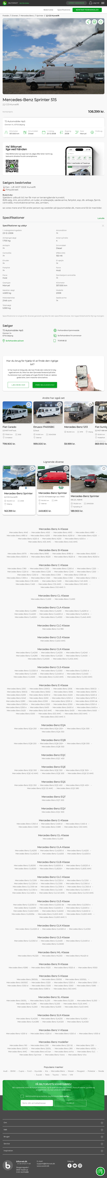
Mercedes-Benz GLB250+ (51, 868)
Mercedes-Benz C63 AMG (76, 584)
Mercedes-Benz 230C (16, 689)
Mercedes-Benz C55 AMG (49, 584)
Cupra (21, 1071)
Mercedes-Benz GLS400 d (77, 941)
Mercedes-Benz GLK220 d (27, 929)
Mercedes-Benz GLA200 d (52, 850)
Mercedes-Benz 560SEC (17, 982)
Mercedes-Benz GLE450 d (78, 911)
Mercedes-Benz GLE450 (53, 911)
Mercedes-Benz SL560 (27, 1007)
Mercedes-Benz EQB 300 (78, 743)
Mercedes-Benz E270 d (86, 698)
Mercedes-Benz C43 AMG (76, 581)
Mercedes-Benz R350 (87, 967)
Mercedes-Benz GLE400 (25, 908)
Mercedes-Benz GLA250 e (78, 853)
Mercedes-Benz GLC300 (52, 883)
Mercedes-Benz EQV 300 (53, 812)
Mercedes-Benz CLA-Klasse (53, 607)
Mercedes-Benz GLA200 (26, 850)
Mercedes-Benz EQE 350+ (77, 770)
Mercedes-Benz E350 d (86, 704)
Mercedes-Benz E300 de (86, 701)
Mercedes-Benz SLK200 (27, 1018)
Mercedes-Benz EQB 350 (53, 746)
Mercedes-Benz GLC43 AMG (52, 893)
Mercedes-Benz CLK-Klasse (53, 649)
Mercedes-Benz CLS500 (24, 677)
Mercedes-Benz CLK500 (38, 659)
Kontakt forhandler (87, 10)
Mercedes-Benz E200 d (39, 695)
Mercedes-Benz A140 (18, 532)
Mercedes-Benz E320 (40, 704)
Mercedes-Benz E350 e (16, 707)
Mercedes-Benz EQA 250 (25, 728)
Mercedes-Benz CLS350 (51, 670)
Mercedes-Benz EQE (53, 766)
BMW (13, 1071)
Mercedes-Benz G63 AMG (75, 827)
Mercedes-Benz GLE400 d (51, 908)
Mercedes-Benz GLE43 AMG (26, 911)
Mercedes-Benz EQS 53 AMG (40, 788)
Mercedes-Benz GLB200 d (51, 865)
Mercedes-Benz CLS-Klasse (53, 667)
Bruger (7, 1137)
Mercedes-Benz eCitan (41, 1051)
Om (5, 1122)
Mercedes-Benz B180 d (62, 553)
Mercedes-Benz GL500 (53, 839)
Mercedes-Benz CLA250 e (77, 614)
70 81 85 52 (79, 340)
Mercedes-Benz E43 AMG (40, 710)
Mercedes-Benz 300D (40, 692)
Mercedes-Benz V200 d (16, 1033)
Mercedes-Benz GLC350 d (79, 886)
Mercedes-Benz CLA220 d (51, 614)
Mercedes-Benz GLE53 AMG (50, 914)
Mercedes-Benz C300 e (17, 578)
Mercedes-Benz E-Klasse (53, 685)
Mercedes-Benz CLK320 (52, 656)
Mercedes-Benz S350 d (18, 985)
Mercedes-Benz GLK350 (80, 929)
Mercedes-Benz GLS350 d (25, 941)
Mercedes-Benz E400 (39, 707)
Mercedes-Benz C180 (17, 568)
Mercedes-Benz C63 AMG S (53, 587)
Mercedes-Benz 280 (64, 1048)
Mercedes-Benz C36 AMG (27, 581)
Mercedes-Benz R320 (40, 967)
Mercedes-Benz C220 (86, 568)
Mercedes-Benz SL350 (87, 1000)
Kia (46, 1071)
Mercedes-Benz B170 (17, 553)
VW (71, 1075)
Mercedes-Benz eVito (64, 1051)
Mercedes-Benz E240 (16, 698)
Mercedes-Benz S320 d (64, 982)
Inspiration (8, 1151)
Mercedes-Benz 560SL (17, 1000)
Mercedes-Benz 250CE (17, 1048)
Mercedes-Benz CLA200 (50, 611)
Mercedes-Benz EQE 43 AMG (25, 773)
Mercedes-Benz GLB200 (25, 865)
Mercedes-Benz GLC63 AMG (81, 893)
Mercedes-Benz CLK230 (52, 652)
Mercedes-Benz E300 (38, 701)
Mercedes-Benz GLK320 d (54, 929)
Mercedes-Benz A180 (85, 532)
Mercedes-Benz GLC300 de (25, 886)
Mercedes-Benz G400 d (51, 824)
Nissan (71, 1071)
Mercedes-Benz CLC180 (53, 629)
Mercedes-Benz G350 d (27, 824)
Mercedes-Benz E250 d (62, 698)
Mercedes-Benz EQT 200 (53, 800)
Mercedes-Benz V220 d (41, 1033)
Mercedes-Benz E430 (64, 710)
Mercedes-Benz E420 (16, 710)
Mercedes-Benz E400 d (63, 707)
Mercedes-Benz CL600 (65, 599)
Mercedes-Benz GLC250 (77, 880)
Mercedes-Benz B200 (86, 553)
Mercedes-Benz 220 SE (62, 1045)
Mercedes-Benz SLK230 (52, 1018)
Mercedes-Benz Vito (77, 1055)
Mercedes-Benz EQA (53, 725)
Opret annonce (76, 3)
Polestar (91, 1071)
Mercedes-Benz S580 (86, 985)
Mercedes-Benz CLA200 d (76, 611)
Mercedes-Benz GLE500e (23, 914)
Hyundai (38, 1071)
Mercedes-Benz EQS (53, 781)
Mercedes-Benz (27, 16)
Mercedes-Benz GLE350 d (24, 905)
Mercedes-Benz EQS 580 (68, 788)
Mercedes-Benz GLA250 (53, 853)
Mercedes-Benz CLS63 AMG (79, 677)
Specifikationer (63, 10)
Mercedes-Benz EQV (53, 808)
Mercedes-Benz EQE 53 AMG (81, 773)
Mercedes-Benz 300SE (52, 979)
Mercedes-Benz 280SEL (27, 979)
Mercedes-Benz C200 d (63, 568)
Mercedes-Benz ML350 (52, 956)
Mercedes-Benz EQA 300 (78, 728)
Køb (5, 1130)
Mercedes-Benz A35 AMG (39, 542)
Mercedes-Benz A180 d (17, 535)
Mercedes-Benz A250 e (75, 538)
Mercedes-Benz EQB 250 (25, 743)
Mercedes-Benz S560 (63, 985)
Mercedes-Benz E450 (87, 710)
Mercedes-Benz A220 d (28, 538)
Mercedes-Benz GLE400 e (77, 908)
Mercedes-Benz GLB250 (25, 868)
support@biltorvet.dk (46, 1164)
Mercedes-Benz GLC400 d (78, 890)
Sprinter (39, 16)
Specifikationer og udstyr (15, 225)
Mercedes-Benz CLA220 (25, 614)
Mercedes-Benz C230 (41, 571)
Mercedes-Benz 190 (18, 1045)
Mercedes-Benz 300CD (86, 689)
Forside (6, 16)
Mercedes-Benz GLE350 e (78, 905)
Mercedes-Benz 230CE (40, 689)
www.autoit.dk (43, 1166)
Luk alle (101, 218)
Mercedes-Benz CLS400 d (51, 674)
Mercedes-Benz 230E (62, 689)
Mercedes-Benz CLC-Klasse (53, 625)
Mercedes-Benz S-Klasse (53, 976)
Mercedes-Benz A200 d (63, 535)
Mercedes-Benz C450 (25, 584)
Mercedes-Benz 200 (40, 1045)
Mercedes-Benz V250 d (65, 1033)
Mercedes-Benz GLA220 (78, 850)
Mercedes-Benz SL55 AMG (75, 1004)
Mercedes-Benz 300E (63, 692)
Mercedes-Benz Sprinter (30, 1055)
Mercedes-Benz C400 (51, 581)
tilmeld (70, 1103)
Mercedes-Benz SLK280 (28, 1022)
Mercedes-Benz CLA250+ (26, 617)
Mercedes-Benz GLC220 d (51, 880)
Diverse (14, 16)
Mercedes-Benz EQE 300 (25, 770)
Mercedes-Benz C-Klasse (53, 565)
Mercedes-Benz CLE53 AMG (53, 641)
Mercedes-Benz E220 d (86, 695)
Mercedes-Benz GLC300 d (77, 883)
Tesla (47, 1075)
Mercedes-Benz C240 (63, 571)
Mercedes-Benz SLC (86, 1051)
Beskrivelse (48, 10)
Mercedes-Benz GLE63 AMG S (53, 917)
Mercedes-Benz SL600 (51, 1007)
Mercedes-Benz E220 (63, 695)
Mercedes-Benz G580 (51, 827)
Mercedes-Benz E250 (38, 698)
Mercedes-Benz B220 (40, 557)
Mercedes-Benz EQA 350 (53, 732)
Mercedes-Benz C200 (39, 568)
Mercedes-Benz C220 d (17, 571)
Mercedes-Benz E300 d (61, 701)
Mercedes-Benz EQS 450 (51, 785)
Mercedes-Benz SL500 (50, 1004)
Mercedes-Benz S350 (87, 982)
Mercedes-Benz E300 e (17, 704)
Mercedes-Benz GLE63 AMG (79, 914)
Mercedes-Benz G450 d (76, 824)
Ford (29, 1071)
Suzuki (39, 1075)
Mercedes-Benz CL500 (41, 599)
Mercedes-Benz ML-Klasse (53, 952)
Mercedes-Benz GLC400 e (24, 893)
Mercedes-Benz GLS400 (52, 941)
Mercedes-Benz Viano (55, 1055)
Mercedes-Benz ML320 (28, 956)
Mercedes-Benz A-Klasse (53, 529)
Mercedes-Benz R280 (18, 967)
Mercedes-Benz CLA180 (25, 611)
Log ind (96, 3)
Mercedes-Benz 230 (85, 1045)
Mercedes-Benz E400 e (87, 707)
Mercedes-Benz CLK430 (76, 656)
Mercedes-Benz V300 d (89, 1033)
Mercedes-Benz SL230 (40, 1000)
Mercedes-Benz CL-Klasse (53, 595)
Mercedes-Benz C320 (40, 578)
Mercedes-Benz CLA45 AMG (78, 617)
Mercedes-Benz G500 (28, 827)
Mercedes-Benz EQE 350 (51, 770)
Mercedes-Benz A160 (63, 532)
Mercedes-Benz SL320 (64, 1000)
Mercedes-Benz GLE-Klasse (53, 901)
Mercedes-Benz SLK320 (53, 1022)
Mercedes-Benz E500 (25, 713)
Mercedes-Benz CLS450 (77, 674)
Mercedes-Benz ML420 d (77, 956)
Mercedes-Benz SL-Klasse (53, 997)
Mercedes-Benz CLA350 (51, 617)
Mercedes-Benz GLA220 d (27, 853)
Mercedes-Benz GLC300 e (52, 886)
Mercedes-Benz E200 (16, 695)
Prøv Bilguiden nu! (44, 385)
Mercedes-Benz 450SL (86, 1048)
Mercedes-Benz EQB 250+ (51, 743)
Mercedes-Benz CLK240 (77, 652)
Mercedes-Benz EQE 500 (53, 773)
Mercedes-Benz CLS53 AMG (51, 677)
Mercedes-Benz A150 (40, 532)
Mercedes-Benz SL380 (26, 1004)
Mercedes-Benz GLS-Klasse (53, 937)
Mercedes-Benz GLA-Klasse (53, 847)
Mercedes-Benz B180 (39, 553)
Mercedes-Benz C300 (51, 575)
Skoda (101, 1071)
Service (7, 1144)
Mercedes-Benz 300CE (17, 692)
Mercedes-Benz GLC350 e (25, 890)
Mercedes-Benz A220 (87, 535)
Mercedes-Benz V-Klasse (53, 1030)
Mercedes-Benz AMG (17, 1051)
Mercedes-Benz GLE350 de (52, 905)
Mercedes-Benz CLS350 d (77, 670)
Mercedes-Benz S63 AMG (65, 989)
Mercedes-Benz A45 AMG (66, 542)
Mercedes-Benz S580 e (39, 989)
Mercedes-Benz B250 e (88, 557)
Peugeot (81, 1071)
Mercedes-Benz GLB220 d (78, 865)
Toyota (55, 1075)
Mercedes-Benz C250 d (27, 575)
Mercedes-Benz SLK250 (76, 1018)
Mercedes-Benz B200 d (17, 557)
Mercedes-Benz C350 (63, 578)
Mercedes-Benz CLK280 (27, 656)
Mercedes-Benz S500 (41, 985)
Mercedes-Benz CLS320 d (26, 670)
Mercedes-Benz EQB (53, 740)
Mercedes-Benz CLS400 (26, 674)
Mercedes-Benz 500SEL (76, 979)
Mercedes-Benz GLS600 (53, 944)
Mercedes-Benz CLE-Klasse (53, 637)
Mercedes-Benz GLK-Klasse (53, 925)
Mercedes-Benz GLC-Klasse (53, 877)
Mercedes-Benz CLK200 (27, 652)
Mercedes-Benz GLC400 (52, 890)
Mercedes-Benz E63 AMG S (53, 717)
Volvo (64, 1075)
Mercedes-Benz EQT (54, 796)
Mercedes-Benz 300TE (86, 692)
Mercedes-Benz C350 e (86, 578)
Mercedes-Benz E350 (63, 704)
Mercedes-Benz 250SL (41, 1048)
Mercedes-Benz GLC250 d (25, 883)
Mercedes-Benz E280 (15, 701)
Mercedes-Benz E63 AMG (76, 713)
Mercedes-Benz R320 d (64, 967)
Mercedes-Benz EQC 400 (53, 758)
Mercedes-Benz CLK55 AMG (65, 659)
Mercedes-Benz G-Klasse (53, 820)
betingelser (64, 1096)
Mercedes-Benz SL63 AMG (77, 1007)
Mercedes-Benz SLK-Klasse (54, 1015)
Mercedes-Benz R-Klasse (53, 964)
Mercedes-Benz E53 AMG (49, 713)
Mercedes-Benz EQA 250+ (51, 728)
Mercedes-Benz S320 (41, 982)
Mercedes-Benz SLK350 (77, 1022)
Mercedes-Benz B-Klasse (53, 550)
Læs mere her (18, 385)
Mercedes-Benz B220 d (64, 557)
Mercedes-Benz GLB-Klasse (53, 862)
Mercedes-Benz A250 (51, 538)
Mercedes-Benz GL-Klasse (53, 835)
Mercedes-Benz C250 (86, 571)
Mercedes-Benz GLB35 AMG (78, 868)
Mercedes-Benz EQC (53, 755)
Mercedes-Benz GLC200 (26, 880)
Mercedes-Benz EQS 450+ (77, 785)
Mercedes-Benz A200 (40, 535)
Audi (5, 1071)
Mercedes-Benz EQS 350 (25, 785)
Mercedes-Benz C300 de (75, 575)
